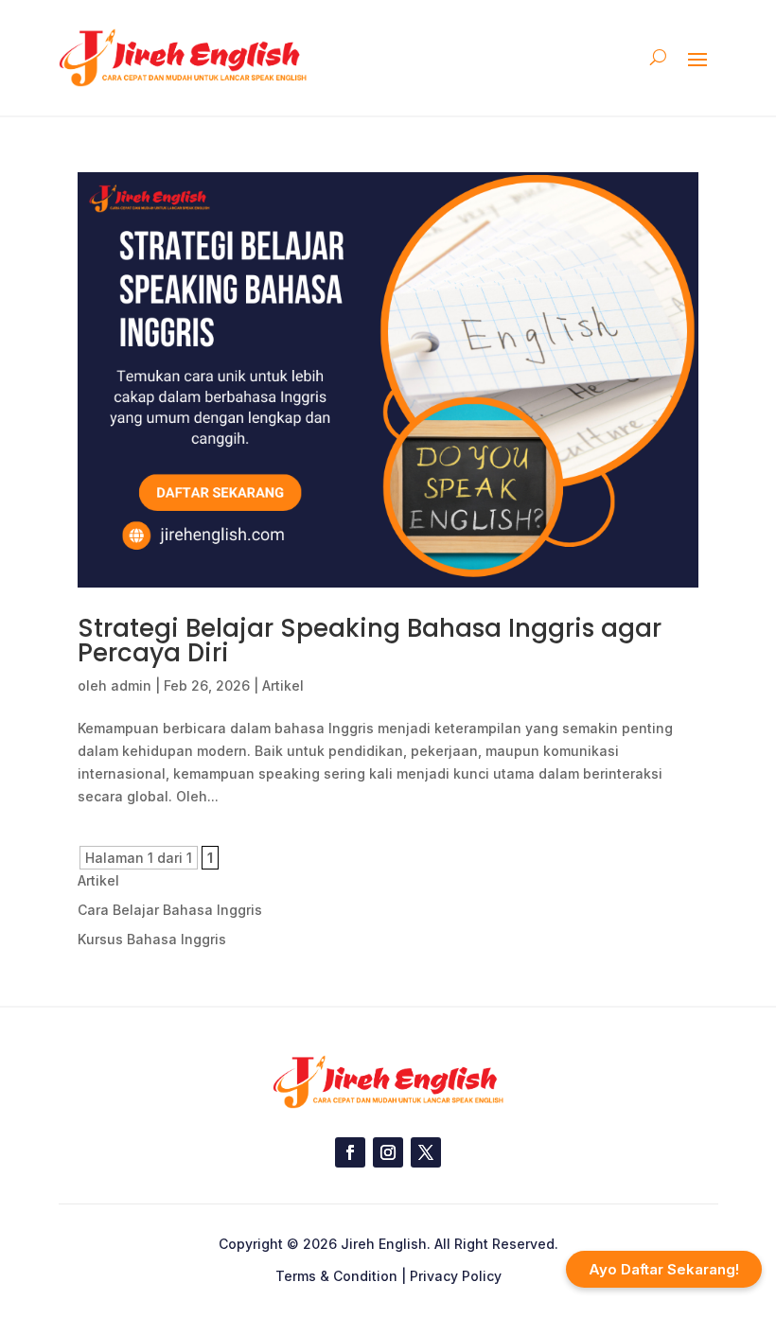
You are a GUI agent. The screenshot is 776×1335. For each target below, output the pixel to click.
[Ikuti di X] (426, 1152)
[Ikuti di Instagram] (388, 1152)
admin (131, 685)
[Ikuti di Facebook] (350, 1152)
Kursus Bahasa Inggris (152, 939)
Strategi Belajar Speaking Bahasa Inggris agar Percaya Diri (369, 640)
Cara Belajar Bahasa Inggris (170, 910)
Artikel (283, 685)
